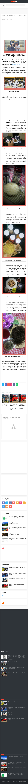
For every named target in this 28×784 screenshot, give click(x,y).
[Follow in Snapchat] (17, 502)
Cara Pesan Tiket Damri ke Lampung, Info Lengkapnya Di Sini (13, 407)
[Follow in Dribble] (20, 502)
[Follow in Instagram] (10, 502)
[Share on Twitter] (3, 384)
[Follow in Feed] (24, 502)
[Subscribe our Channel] (10, 506)
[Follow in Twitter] (6, 502)
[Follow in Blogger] (6, 506)
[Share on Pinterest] (11, 384)
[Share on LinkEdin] (14, 384)
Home (2, 5)
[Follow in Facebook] (3, 502)
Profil (3, 595)
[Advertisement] (14, 11)
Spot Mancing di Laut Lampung (5, 405)
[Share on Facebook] (6, 384)
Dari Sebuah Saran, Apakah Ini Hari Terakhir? (17, 672)
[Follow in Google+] (13, 502)
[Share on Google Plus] (8, 384)
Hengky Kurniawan (16, 64)
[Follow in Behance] (3, 506)
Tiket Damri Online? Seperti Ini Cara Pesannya (21, 406)
